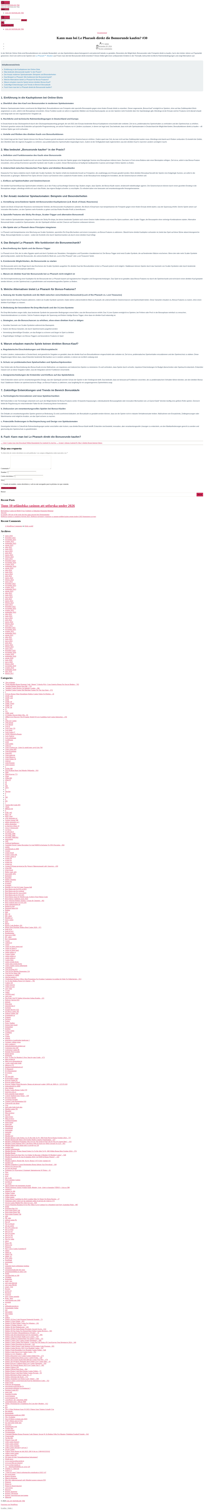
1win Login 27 (10, 732)
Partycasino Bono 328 (12, 1210)
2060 (6, 772)
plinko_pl (8, 1256)
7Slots (7, 807)
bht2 (6, 912)
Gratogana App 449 (11, 1048)
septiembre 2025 (10, 543)
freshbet (7, 1029)
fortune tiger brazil (11, 1025)
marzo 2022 (9, 622)
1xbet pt (8, 761)
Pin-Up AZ (9, 1231)
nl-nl (6, 1176)
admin (107, 44)
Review (7, 1289)
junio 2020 (8, 660)
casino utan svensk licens (13, 964)
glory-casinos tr (10, 1044)
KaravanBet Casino (11, 1078)
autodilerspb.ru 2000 (12, 849)
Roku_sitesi (9, 1298)
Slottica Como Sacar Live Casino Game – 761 (20, 1352)
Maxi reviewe (9, 1113)
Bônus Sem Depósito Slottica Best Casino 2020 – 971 (23, 927)
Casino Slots (9, 960)
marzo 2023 (9, 601)
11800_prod (9, 713)
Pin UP (7, 1222)
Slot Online (9, 1314)
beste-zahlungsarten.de (12, 904)
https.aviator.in (10, 1059)
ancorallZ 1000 (10, 833)
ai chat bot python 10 (12, 826)
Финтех (8, 1490)
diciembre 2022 (10, 606)
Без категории (10, 1474)
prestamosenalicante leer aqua (15, 1270)
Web (2, 480)
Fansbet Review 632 (12, 1010)
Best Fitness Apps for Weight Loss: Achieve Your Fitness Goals (26, 897)
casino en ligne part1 (12, 950)
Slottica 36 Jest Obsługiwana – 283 (17, 1327)
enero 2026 (9, 536)
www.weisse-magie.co (12, 1465)
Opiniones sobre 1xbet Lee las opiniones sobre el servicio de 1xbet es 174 (30, 1201)
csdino (7, 992)
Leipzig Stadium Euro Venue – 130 (17, 1096)
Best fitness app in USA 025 (14, 895)
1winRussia (9, 740)
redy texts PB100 (11, 1285)
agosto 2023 (9, 591)
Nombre (4, 472)
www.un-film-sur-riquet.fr (14, 1463)
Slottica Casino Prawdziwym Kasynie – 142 (20, 1344)
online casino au (10, 1195)
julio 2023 (8, 593)
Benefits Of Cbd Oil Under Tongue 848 (18, 887)
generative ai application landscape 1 (17, 1040)
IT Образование (11, 1071)
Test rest (3, 513)
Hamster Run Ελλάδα (12, 1052)
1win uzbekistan (10, 738)
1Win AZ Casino (10, 721)
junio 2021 (8, 639)
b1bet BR (8, 868)
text (6, 1407)
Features (8, 1017)
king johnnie (9, 1088)
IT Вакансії (9, 1069)
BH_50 (7, 914)
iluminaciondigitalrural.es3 (14, 1067)
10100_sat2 (9, 696)
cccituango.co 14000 (12, 975)
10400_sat (8, 705)
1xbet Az (8, 746)
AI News (8, 830)
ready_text (8, 1281)
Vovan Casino (10, 1449)
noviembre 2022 (10, 608)
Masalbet (8, 1111)
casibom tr (8, 943)
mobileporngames (11, 1120)
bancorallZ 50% (10, 874)
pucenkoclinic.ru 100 (12, 1275)
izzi (6, 1075)
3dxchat (7, 791)
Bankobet (8, 876)
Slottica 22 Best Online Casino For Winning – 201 (22, 1323)
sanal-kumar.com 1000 (12, 1300)
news (7, 1174)
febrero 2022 (9, 624)
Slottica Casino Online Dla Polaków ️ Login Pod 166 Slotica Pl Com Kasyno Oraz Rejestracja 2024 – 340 (40, 1342)
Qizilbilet (8, 1277)
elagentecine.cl (10, 1006)
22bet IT (8, 780)
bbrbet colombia (10, 879)
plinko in (8, 1252)
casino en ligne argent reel (14, 946)
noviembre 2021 (10, 629)
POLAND (8, 1258)
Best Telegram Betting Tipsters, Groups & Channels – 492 (24, 901)
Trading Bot (9, 1428)
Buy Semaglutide (11, 939)
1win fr (7, 726)
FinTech (8, 1019)
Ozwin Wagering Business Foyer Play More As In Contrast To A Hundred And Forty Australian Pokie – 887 (41, 1205)
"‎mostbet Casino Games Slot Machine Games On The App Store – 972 (29, 690)
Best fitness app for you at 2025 (15, 893)
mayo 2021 (9, 641)
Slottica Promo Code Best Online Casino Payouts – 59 (23, 1373)
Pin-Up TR (9, 1235)
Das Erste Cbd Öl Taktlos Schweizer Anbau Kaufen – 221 (24, 998)
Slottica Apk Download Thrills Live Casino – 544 (22, 1337)
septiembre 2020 (10, 656)
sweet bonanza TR (11, 1398)
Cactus (7, 941)
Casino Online (10, 954)
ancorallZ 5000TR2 (11, 837)
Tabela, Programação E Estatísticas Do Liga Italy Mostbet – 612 (26, 1403)
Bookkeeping (9, 933)
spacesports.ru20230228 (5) (14, 1386)
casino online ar (10, 956)
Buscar (3, 492)
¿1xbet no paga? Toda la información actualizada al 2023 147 (25, 1472)
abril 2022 (8, 620)
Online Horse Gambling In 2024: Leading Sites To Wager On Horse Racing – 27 (32, 1199)
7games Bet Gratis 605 (12, 805)
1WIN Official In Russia (13, 734)
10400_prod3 (9, 703)
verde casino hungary (12, 1442)
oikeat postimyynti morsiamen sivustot (18, 1185)
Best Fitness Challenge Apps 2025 (16, 899)
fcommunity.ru (10, 1015)
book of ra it (9, 931)
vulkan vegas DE (11, 1455)
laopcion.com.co (10, 1092)
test (6, 1405)
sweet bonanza (10, 1396)
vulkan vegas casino (12, 1453)
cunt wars (8, 996)
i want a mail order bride (13, 1063)
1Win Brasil (9, 723)
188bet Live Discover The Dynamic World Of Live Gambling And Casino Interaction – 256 (36, 717)
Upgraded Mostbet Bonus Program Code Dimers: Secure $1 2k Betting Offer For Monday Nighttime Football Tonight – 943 (47, 1434)
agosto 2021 (9, 635)
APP (6, 841)
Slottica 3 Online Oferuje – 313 (15, 1325)
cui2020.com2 (10, 994)
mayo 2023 (9, 597)
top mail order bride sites (13, 1423)
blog (6, 922)
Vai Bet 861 (9, 1438)
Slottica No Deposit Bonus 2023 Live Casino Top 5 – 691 (24, 1365)
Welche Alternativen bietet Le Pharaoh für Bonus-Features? (26, 80)
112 (6, 711)
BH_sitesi (8, 916)
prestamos (8, 1268)
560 (6, 797)
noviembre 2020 (10, 652)
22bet (7, 776)
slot (6, 1310)
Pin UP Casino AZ (11, 1228)
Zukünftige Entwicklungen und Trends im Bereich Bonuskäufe (27, 85)
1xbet (7, 742)
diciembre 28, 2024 (105, 46)
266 (6, 786)
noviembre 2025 (10, 539)
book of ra (8, 929)
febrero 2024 (9, 580)
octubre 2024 (9, 564)
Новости (8, 1484)
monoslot (8, 1132)
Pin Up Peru (9, 1229)
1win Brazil (9, 724)
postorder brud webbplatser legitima (17, 1266)
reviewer (8, 1294)
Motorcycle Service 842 (13, 1166)
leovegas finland (10, 1098)
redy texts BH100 (11, 1283)
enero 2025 (9, 559)
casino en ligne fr (11, 948)
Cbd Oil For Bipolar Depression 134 (17, 971)
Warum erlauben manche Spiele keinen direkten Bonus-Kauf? (27, 82)
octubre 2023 (9, 587)
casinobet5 (8, 967)
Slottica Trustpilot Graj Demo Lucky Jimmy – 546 (22, 1379)
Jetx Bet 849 (9, 1076)
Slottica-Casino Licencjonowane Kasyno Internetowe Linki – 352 (27, 1381)
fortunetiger (9, 1027)
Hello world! (29, 526)
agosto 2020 (9, 658)
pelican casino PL (11, 1220)
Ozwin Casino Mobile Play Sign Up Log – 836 (21, 1203)
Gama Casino (9, 1031)
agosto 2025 (9, 545)
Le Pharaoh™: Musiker (44, 56)
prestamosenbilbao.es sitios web (15, 1272)
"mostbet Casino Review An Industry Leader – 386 (22, 688)
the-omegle (9, 1411)
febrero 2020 (9, 664)
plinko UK (8, 1254)
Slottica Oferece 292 (12, 1367)
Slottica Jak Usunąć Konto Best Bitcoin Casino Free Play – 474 (26, 1360)
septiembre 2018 (10, 670)
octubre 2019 (9, 668)
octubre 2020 (9, 654)
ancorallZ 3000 (10, 835)
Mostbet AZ (9, 1136)
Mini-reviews (9, 1119)
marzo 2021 (9, 645)
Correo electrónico (8, 476)
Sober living (9, 1382)
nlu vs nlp (8, 1178)
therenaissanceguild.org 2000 (15, 1415)
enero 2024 (9, 582)
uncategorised (9, 1430)
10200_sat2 (9, 698)
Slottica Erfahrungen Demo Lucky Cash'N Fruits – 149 (23, 1358)
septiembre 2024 (10, 566)
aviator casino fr (10, 856)
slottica (7, 1317)
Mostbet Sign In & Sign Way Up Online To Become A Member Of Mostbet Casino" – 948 (35, 1155)
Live (6, 1105)
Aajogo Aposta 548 (11, 820)
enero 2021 (9, 648)
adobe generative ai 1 (12, 822)
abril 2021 (8, 643)
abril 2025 (8, 553)
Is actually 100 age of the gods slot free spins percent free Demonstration (25, 515)
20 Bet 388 (9, 768)
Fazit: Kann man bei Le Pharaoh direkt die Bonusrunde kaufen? (28, 87)
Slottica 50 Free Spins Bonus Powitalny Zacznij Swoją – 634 (25, 1329)
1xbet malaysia (10, 755)
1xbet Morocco (10, 757)
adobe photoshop (11, 824)
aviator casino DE (11, 855)
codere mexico (10, 985)
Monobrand (9, 1126)
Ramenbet (8, 1279)
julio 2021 (8, 637)
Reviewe (8, 1293)
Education (8, 1004)
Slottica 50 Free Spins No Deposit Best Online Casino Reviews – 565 (28, 1331)
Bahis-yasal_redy (11, 872)
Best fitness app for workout (14, 891)
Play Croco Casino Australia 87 (15, 1249)
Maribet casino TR (11, 1109)
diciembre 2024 (10, 561)
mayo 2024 (9, 574)
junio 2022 (8, 616)
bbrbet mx (8, 881)
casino (7, 945)
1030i (7, 700)
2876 (6, 788)
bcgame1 (8, 883)
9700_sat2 (8, 812)
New (6, 1172)
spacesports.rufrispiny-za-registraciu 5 (17, 1388)
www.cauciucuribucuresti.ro (14, 1461)
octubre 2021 (9, 631)
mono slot (8, 1124)
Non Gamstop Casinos (12, 1180)
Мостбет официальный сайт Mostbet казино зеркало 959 (25, 1480)
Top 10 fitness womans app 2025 (16, 1419)
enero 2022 (9, 626)
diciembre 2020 (10, 650)
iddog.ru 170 (9, 1065)
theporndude (9, 1413)
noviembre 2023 (10, 585)
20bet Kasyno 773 (11, 774)
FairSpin (8, 1008)
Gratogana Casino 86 (12, 1050)
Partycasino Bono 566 (12, 1212)
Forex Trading (10, 1023)
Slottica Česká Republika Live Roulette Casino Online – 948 (25, 1350)
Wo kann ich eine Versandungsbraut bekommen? (21, 1457)
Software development (12, 1384)
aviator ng (8, 864)
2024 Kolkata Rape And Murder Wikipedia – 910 (21, 770)
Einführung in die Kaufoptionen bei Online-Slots (22, 69)
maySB (7, 1115)
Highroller (8, 1055)
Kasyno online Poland (12, 1082)
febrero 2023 (9, 603)
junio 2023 (8, 595)
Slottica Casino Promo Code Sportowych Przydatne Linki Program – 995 (29, 1346)
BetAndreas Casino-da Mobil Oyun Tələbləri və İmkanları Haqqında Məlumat (27, 511)
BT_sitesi (8, 937)
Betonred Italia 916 (11, 908)
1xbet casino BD (10, 749)
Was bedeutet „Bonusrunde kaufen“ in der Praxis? (22, 72)
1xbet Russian (10, 763)
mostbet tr (8, 1159)
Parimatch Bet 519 (11, 1208)
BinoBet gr (9, 918)
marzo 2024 (9, 578)
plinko (7, 1250)
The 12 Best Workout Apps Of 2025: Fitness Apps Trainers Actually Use (29, 1409)
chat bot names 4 (10, 977)
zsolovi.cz (8, 1470)
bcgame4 (8, 885)
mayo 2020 (9, 662)
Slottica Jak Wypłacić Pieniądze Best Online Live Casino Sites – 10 (27, 1361)
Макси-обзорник (11, 1478)
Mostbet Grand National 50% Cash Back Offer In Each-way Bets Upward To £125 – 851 (35, 1143)
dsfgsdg (7, 1002)
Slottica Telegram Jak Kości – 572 (16, 1377)
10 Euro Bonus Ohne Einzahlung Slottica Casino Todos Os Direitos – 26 (29, 694)
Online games (9, 1197)
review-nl (8, 1291)
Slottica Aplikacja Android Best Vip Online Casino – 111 (24, 1338)
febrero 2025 (9, 557)
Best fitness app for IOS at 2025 (16, 889)
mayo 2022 (9, 618)
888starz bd (9, 809)
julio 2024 (8, 570)
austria (7, 847)
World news (9, 1459)
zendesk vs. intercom (12, 1469)
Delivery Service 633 (12, 1000)
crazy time (8, 988)
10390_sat (8, 702)
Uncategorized (102, 33)
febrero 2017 (9, 673)
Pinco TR (8, 1243)
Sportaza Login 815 (11, 1390)
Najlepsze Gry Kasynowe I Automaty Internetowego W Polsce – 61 (28, 1170)
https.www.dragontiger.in (13, 1061)
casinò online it (10, 958)
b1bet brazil (9, 870)
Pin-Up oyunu (10, 1233)
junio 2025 (8, 549)
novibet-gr (8, 1182)
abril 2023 (8, 599)
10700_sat (8, 707)
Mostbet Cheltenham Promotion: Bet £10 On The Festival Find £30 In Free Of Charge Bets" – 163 (38, 1141)
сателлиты (9, 1488)
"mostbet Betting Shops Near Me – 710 (18, 686)
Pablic (7, 1207)
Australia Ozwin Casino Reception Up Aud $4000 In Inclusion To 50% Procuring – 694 (34, 845)
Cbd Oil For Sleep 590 (12, 973)
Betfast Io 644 (10, 906)
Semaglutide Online (11, 1308)
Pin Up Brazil (9, 1224)
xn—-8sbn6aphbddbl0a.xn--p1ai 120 (17, 1467)
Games (7, 1036)
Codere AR (9, 983)
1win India (8, 730)
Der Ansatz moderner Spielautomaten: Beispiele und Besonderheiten (30, 74)
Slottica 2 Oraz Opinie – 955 (14, 1321)
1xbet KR (8, 753)
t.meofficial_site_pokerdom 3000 (16, 1400)
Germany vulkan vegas (13, 1042)
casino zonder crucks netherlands (16, 966)
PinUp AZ (8, 1245)
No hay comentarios (105, 49)
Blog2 (7, 923)
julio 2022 (8, 614)
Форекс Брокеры (11, 1491)
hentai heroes (9, 1054)
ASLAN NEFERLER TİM (10, 5)
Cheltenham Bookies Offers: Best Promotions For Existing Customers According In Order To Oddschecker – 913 (43, 979)
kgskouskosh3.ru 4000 (12, 1086)
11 (6, 709)
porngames (8, 1262)
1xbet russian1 (10, 765)
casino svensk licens (12, 962)
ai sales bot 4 (9, 832)
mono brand (9, 1122)
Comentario (5, 468)
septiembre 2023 (10, 589)
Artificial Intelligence (12, 843)
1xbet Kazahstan (10, 751)
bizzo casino (9, 920)
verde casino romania (12, 1446)
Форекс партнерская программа (16, 1495)
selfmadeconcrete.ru (11, 1306)
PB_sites (8, 1218)
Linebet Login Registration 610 (15, 1101)
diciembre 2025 (10, 538)
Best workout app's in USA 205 (15, 902)
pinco (7, 1241)
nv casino (8, 1184)
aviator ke (8, 860)
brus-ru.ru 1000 (10, 935)
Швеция (8, 1497)
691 (6, 801)
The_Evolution (10, 1417)
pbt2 (6, 1216)
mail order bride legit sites (13, 1107)
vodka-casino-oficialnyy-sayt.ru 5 (16, 1447)
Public (7, 1273)
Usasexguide (9, 1436)
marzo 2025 (9, 555)
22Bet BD (8, 778)
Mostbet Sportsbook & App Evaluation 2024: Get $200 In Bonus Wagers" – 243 (32, 1157)
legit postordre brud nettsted (14, 1094)
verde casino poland (11, 1444)
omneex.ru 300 (10, 1191)
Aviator (7, 851)
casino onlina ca (10, 952)
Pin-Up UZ (9, 1237)
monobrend (9, 1128)
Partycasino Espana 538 (13, 1214)
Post (6, 1264)
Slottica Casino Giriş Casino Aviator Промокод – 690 (23, 1340)
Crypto (7, 990)
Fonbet (7, 1021)
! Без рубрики (10, 682)
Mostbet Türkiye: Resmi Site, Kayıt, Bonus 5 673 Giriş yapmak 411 (28, 1161)
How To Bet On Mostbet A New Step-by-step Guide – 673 (25, 1057)
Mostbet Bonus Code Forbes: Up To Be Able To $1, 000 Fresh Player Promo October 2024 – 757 (38, 1138)
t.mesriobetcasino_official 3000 (15, 1402)
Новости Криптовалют (13, 1486)
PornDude (8, 1260)
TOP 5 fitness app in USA (14, 1421)
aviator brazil (9, 853)
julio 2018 (8, 671)
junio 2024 (8, 572)
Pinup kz (8, 1247)
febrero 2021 (9, 647)
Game (7, 1034)
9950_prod (8, 816)
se (5, 1304)
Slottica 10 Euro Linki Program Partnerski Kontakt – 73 (23, 1319)
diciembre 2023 (10, 583)
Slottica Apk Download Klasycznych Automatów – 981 (24, 1335)
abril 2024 (8, 576)
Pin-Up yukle (9, 1239)
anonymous (9, 839)
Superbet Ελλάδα (11, 1394)
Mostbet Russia (10, 1153)
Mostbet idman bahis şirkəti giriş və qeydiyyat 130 (22, 1145)
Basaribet (8, 878)
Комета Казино (10, 1476)
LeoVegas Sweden (11, 1099)
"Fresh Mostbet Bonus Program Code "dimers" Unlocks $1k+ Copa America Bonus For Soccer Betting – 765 (42, 684)
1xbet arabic (9, 744)
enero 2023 (9, 605)
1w (6, 719)
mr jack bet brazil (11, 1168)
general (7, 1038)
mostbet (7, 1134)
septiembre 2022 (10, 612)
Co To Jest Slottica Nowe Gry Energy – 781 (20, 981)
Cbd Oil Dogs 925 (11, 969)
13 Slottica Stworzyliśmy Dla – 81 (16, 715)
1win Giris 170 (10, 728)
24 (6, 782)
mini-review (9, 1117)
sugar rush (8, 1392)
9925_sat (8, 814)
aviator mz (8, 862)
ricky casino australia (12, 1296)
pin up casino (9, 1226)
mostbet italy (9, 1147)
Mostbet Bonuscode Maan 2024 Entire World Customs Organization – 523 (30, 1140)
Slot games (8, 1312)
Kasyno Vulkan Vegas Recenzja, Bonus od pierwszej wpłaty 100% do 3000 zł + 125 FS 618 (36, 1084)
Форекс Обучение (11, 1493)
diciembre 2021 (10, 627)
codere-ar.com (10, 987)
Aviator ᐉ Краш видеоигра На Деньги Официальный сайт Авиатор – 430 (31, 866)
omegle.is (8, 1189)
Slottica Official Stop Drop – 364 (16, 1369)
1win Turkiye (9, 736)
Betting (7, 910)
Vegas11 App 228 (11, 1440)
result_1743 (9, 1287)
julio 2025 (8, 547)
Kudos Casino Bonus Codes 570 (16, 1090)
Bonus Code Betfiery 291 (13, 925)
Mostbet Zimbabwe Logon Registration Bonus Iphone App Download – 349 (31, 1164)
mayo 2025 (9, 551)
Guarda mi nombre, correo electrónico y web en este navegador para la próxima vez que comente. (36, 484)
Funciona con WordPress (9, 1504)
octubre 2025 (9, 541)
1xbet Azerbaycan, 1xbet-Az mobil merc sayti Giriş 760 (23, 747)
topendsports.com (11, 1426)
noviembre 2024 (10, 562)
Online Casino (10, 1193)
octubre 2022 (9, 610)
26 (6, 784)
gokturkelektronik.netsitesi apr (15, 1046)
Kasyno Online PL (11, 1080)
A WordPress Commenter (13, 526)
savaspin (8, 1302)
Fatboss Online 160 (11, 1013)
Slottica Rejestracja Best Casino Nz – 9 (18, 1375)
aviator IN (8, 858)
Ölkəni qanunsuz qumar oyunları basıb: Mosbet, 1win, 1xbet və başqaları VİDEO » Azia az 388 (37, 1187)
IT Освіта (8, 1073)
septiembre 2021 (10, 633)
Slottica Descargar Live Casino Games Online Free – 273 (24, 1356)
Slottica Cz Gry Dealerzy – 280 (15, 1354)
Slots (6, 1316)
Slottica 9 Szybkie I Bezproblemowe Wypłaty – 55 (22, 1333)
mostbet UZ (9, 1163)
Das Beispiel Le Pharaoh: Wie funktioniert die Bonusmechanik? (28, 77)
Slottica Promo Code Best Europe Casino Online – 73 (23, 1371)
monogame (9, 1130)
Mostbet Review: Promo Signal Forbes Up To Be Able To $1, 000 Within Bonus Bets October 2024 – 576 (41, 1151)
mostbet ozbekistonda (12, 1149)
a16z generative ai (11, 818)
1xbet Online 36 (10, 759)
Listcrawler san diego (12, 1103)
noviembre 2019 (10, 666)
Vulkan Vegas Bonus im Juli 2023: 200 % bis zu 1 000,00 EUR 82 (27, 1451)
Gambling (8, 1032)
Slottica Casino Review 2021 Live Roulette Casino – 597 (24, 1348)
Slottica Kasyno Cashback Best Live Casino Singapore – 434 (25, 1363)
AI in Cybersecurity (11, 828)
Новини (8, 1482)
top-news (8, 1425)
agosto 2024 (9, 568)
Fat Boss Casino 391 (12, 1011)
